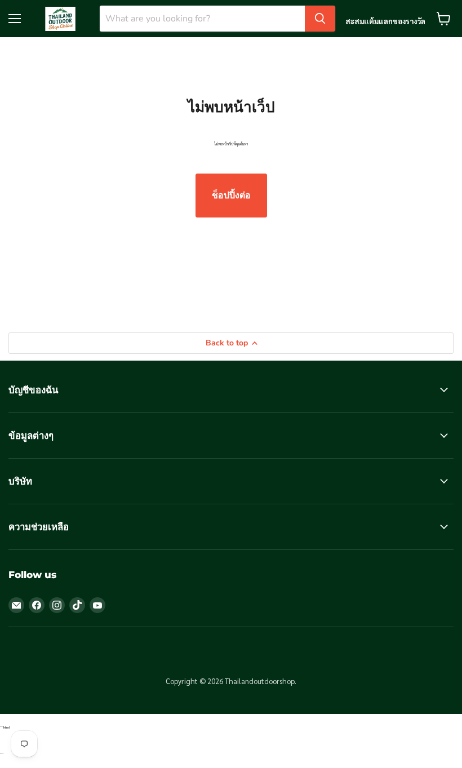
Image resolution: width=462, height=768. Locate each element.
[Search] (320, 19)
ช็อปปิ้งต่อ (231, 195)
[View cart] (443, 18)
